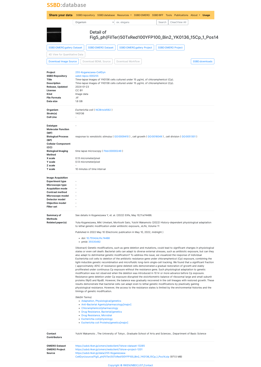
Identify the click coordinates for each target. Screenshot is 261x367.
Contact (148, 365)
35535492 (95, 241)
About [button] (194, 15)
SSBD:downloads (202, 61)
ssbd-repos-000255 (86, 75)
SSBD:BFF (157, 15)
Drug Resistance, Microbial (96, 315)
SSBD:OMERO (142, 15)
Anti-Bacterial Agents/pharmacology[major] (106, 304)
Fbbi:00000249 (112, 150)
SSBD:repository (85, 15)
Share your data (60, 15)
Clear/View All (178, 22)
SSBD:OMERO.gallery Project (135, 47)
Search (162, 22)
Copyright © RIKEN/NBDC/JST (125, 365)
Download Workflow (128, 61)
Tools (169, 15)
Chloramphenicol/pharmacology (99, 308)
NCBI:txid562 (103, 109)
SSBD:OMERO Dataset (100, 47)
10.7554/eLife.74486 (98, 238)
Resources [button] (123, 15)
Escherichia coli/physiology (97, 318)
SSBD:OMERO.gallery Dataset (65, 47)
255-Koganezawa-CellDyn (90, 72)
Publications (181, 15)
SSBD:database (106, 15)
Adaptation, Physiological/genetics (101, 300)
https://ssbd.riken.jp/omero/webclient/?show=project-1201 (108, 349)
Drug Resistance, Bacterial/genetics (101, 311)
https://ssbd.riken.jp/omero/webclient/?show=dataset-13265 (110, 345)
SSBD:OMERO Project (170, 47)
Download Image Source (63, 61)
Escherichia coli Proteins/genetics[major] (104, 322)
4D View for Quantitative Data (66, 54)
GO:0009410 (121, 136)
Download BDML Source (97, 61)
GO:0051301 (188, 136)
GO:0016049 (155, 136)
